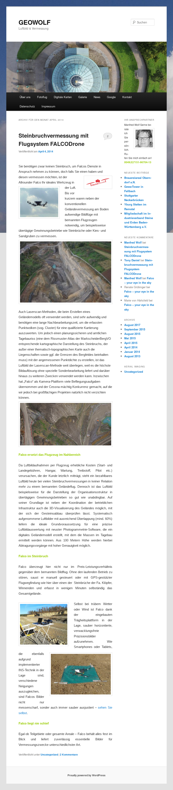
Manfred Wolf (133, 242)
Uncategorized (49, 754)
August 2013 (132, 356)
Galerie (82, 97)
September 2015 (134, 329)
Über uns (25, 97)
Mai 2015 (130, 338)
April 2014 (130, 347)
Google (111, 97)
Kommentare (69, 754)
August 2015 (132, 334)
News (97, 97)
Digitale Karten (63, 97)
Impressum (48, 106)
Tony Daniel (132, 260)
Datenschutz (27, 106)
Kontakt (127, 97)
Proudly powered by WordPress (86, 775)
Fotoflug (42, 97)
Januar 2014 (132, 352)
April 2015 (130, 343)
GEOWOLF (34, 22)
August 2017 (132, 325)
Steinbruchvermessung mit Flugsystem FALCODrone (138, 251)
